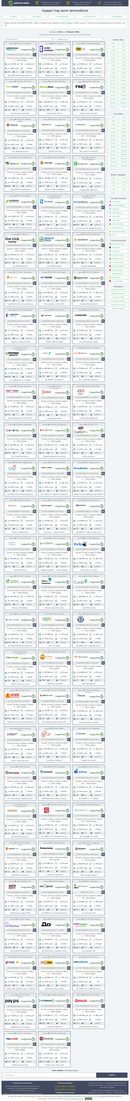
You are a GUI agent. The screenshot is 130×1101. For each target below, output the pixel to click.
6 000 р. (123, 58)
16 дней (113, 132)
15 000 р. (113, 73)
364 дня (113, 158)
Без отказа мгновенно (118, 301)
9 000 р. (113, 69)
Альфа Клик (116, 247)
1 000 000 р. (123, 107)
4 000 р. (123, 54)
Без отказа (37, 17)
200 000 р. (113, 103)
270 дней (113, 154)
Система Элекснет (118, 262)
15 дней (123, 128)
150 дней (113, 147)
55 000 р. (113, 88)
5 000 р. (113, 58)
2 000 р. (123, 47)
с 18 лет (113, 178)
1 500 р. (113, 47)
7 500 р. (113, 65)
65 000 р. (113, 91)
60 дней (113, 139)
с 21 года (124, 182)
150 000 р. (123, 99)
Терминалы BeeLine (118, 266)
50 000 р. (124, 84)
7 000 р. (123, 62)
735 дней (124, 162)
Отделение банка (118, 255)
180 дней (113, 151)
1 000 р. (123, 43)
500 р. (113, 43)
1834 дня (113, 169)
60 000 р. (124, 88)
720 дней (113, 162)
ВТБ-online (115, 251)
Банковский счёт (118, 273)
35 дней (123, 136)
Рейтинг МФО (59, 1089)
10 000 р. (124, 69)
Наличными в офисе (119, 231)
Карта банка (116, 201)
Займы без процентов (118, 293)
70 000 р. (124, 91)
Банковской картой (118, 244)
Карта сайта (70, 1089)
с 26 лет (113, 193)
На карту (13, 17)
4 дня (123, 121)
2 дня (123, 117)
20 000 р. (124, 73)
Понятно (88, 1098)
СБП (113, 235)
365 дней (124, 158)
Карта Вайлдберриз (118, 205)
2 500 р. (113, 50)
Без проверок (117, 17)
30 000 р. (124, 77)
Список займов (60, 1086)
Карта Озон (116, 220)
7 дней (123, 124)
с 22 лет (113, 185)
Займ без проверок (118, 308)
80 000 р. (124, 95)
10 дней (113, 128)
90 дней (123, 139)
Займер (69, 23)
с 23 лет (123, 185)
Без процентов (62, 17)
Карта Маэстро (117, 213)
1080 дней (113, 165)
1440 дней (123, 165)
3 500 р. (113, 54)
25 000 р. (113, 77)
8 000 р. (123, 65)
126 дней (124, 143)
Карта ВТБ (115, 209)
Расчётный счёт (117, 228)
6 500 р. (113, 62)
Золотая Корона (117, 281)
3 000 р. (123, 50)
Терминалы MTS (117, 270)
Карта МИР (116, 216)
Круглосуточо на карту (118, 305)
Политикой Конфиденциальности (73, 1098)
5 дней (113, 124)
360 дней (124, 154)
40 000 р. (124, 80)
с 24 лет (113, 189)
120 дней (113, 143)
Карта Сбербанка (118, 224)
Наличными (116, 277)
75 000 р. (113, 95)
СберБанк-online (117, 259)
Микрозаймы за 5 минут (118, 290)
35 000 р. (113, 80)
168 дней (124, 147)
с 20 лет (113, 182)
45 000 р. (113, 84)
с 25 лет (123, 189)
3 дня (113, 121)
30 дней (113, 136)
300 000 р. (123, 103)
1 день (113, 117)
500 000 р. (113, 106)
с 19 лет (123, 178)
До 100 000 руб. (90, 17)
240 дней (124, 151)
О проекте (71, 1086)
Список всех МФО (118, 297)
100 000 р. (113, 99)
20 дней (123, 132)
